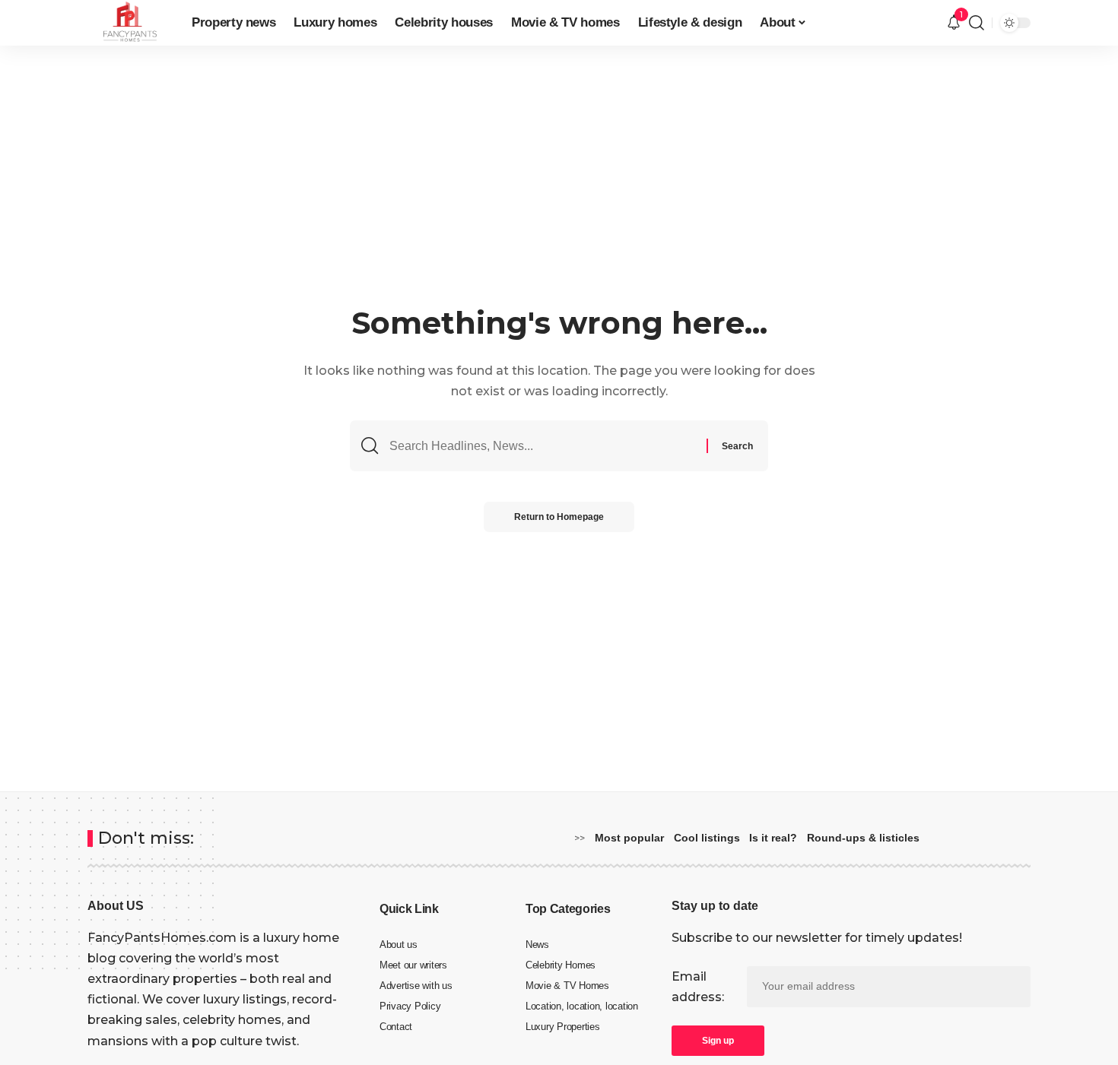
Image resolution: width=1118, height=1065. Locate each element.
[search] (976, 23)
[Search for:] (542, 445)
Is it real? (773, 838)
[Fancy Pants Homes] (127, 23)
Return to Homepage (559, 517)
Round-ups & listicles (863, 838)
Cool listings (707, 838)
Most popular (629, 838)
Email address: (698, 986)
